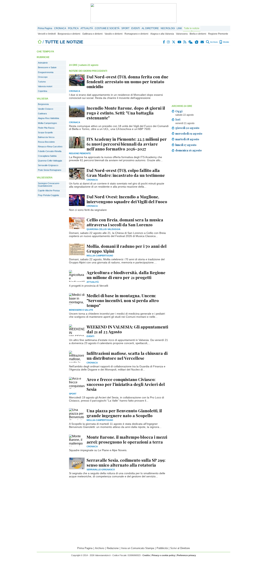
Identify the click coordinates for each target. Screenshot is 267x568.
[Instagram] (168, 42)
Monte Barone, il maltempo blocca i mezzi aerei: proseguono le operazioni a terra (127, 439)
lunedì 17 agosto (185, 145)
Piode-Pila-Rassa (46, 128)
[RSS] (185, 42)
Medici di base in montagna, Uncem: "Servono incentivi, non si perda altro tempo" (123, 300)
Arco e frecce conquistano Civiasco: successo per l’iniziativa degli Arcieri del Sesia (126, 384)
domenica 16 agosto (188, 150)
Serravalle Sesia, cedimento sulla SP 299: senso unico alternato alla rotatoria (126, 462)
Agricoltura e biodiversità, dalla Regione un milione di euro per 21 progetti (126, 275)
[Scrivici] (202, 42)
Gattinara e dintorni (92, 33)
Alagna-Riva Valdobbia (48, 118)
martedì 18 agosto (187, 139)
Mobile (225, 42)
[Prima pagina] (39, 41)
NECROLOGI (168, 28)
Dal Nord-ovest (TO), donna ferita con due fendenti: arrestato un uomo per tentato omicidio (127, 81)
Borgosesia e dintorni (69, 33)
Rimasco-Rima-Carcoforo (50, 146)
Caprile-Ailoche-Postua (49, 190)
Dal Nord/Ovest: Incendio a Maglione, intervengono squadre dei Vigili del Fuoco (127, 199)
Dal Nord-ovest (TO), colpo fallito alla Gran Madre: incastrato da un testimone (126, 172)
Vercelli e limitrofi (47, 33)
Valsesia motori (45, 86)
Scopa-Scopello (45, 132)
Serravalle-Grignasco (48, 165)
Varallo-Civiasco (45, 109)
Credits (146, 555)
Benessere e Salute (47, 67)
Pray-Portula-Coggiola (48, 195)
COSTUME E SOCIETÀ (107, 28)
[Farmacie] (197, 42)
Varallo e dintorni (114, 33)
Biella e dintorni (198, 33)
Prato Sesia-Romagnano (49, 170)
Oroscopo (42, 77)
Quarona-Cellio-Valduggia (50, 160)
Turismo (42, 82)
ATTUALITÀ (87, 28)
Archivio (214, 42)
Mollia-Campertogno (47, 123)
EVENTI (135, 28)
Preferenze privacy (186, 555)
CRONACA (60, 28)
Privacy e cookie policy (163, 555)
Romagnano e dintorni (136, 33)
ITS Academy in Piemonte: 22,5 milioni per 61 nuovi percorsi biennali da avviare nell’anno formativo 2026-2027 (127, 143)
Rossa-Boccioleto (46, 142)
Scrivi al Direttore (180, 548)
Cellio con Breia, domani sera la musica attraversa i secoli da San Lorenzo (125, 222)
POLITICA (73, 28)
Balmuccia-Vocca (46, 137)
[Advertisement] (201, 75)
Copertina (42, 91)
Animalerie (43, 63)
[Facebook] (164, 42)
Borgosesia (43, 104)
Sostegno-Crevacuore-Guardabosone (49, 184)
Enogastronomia (45, 72)
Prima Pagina (45, 28)
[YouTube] (179, 42)
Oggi (178, 111)
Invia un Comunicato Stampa (137, 548)
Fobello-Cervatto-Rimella (49, 151)
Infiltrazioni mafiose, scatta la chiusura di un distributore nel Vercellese (127, 355)
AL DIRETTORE (150, 28)
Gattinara (42, 113)
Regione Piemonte (218, 33)
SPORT (125, 28)
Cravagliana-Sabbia (47, 156)
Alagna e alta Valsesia (162, 33)
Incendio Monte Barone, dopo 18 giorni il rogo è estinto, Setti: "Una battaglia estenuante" (126, 112)
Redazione (113, 548)
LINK (179, 28)
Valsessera (182, 33)
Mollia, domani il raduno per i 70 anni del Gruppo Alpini (127, 248)
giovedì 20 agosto (187, 128)
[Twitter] (174, 42)
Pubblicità (162, 548)
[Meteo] (190, 42)
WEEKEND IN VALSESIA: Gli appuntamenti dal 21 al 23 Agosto (127, 329)
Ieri (177, 119)
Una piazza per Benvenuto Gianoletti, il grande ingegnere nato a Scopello (124, 413)
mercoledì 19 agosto (188, 133)
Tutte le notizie (191, 28)
